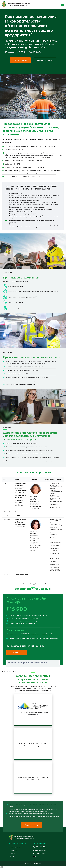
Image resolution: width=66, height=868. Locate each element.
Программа (13, 850)
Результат (13, 857)
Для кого (12, 853)
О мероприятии (15, 847)
